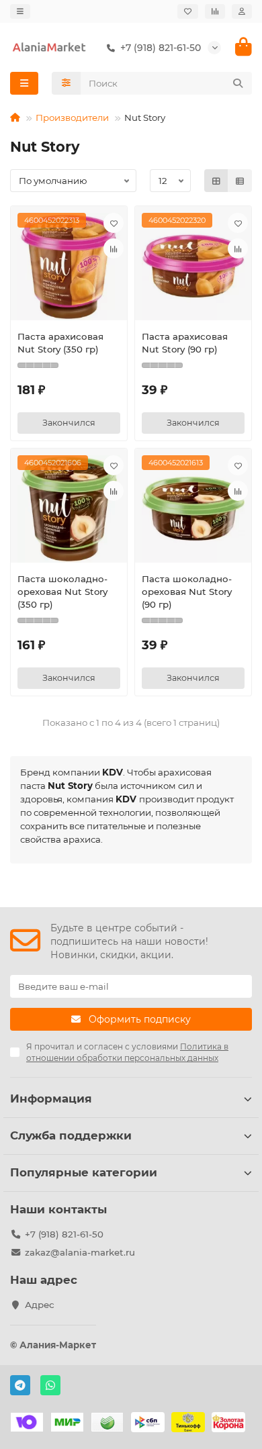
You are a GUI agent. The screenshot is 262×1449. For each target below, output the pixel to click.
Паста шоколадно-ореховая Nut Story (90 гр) (187, 591)
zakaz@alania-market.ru (80, 1252)
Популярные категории (83, 1172)
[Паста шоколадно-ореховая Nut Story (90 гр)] (193, 509)
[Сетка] (216, 180)
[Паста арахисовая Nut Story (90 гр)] (193, 266)
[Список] (240, 180)
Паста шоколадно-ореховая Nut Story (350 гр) (62, 591)
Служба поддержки (71, 1135)
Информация (51, 1098)
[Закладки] (187, 11)
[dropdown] (20, 11)
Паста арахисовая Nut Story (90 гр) (185, 343)
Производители (72, 117)
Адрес (39, 1304)
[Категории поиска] (66, 83)
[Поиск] (237, 83)
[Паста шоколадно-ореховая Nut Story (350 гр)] (68, 509)
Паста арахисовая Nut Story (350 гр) (60, 343)
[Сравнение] (215, 11)
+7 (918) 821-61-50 (64, 1234)
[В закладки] (113, 223)
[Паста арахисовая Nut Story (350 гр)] (68, 266)
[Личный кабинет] (242, 11)
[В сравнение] (113, 248)
